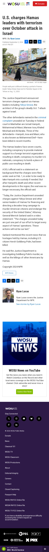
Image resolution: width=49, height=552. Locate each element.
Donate (40, 4)
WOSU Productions (12, 463)
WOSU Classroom (12, 457)
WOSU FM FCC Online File (15, 500)
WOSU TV (9, 452)
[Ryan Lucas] (8, 295)
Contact (8, 484)
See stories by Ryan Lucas (28, 304)
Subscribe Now (24, 391)
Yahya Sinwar (26, 105)
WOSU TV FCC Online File (15, 511)
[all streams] (45, 549)
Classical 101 (10, 446)
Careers (8, 479)
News (7, 441)
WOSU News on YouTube (24, 370)
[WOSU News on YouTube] (24, 343)
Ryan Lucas (15, 38)
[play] (3, 549)
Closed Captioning (12, 489)
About (7, 468)
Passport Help (10, 495)
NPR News (9, 273)
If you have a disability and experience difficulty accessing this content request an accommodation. (23, 518)
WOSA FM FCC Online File (15, 505)
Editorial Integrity (11, 473)
